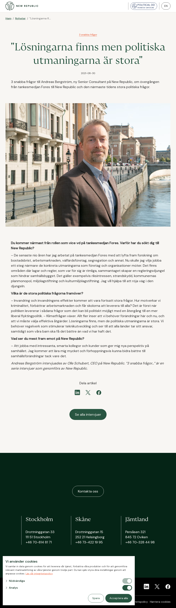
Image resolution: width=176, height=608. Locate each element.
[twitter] (88, 392)
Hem (8, 18)
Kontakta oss (88, 491)
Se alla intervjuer (88, 414)
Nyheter (20, 18)
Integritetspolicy (137, 602)
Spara (96, 598)
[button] (64, 581)
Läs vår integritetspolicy (39, 573)
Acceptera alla (118, 598)
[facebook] (98, 392)
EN (166, 6)
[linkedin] (77, 392)
